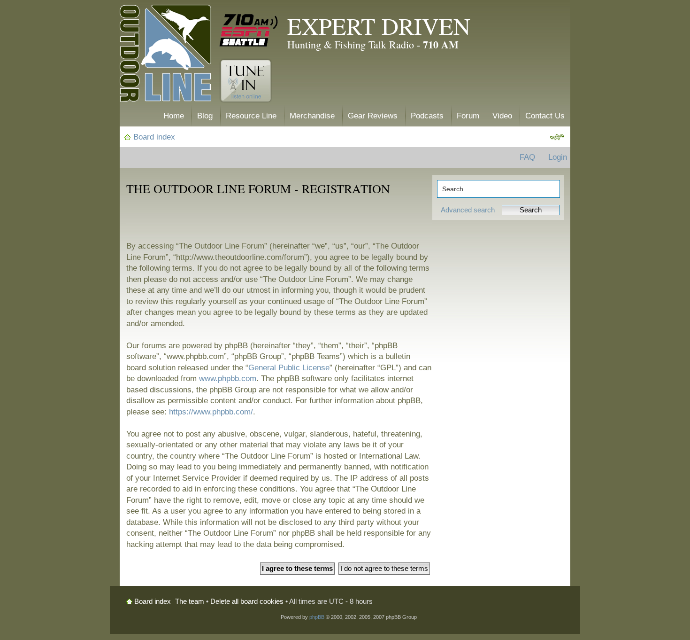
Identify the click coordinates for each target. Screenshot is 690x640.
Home (173, 115)
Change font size (557, 137)
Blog (205, 115)
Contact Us (545, 115)
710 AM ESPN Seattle (248, 30)
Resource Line (251, 115)
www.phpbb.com (227, 378)
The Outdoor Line (165, 55)
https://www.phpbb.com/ (211, 411)
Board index (154, 137)
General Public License (289, 367)
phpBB (316, 617)
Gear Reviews (373, 115)
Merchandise (312, 115)
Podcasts (427, 115)
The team (189, 601)
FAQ (527, 157)
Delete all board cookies (247, 601)
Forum (468, 115)
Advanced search (468, 210)
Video (502, 115)
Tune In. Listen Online (245, 80)
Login (557, 157)
